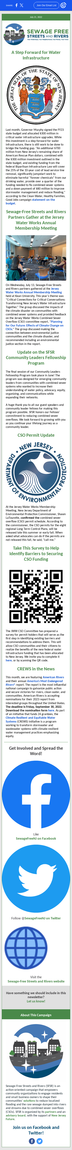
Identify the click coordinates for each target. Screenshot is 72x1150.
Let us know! (36, 1001)
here (9, 660)
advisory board (16, 1115)
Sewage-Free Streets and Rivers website (36, 981)
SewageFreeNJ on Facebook (36, 839)
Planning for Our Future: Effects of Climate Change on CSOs (35, 325)
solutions (29, 1100)
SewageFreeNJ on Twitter (43, 918)
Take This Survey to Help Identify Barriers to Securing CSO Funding (36, 554)
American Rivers (53, 677)
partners (50, 1112)
